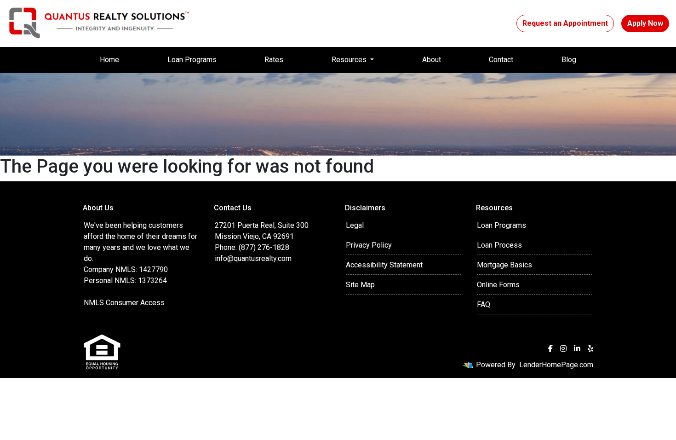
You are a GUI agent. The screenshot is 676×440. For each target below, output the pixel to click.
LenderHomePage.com (556, 364)
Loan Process (499, 245)
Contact (501, 59)
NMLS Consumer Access (124, 302)
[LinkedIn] (577, 348)
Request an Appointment (565, 23)
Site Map (360, 284)
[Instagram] (563, 348)
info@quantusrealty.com (253, 258)
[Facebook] (550, 348)
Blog (568, 59)
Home (109, 59)
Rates (273, 59)
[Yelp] (590, 348)
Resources (350, 59)
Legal (355, 225)
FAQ (483, 304)
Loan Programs (192, 59)
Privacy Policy (369, 245)
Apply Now (645, 23)
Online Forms (498, 284)
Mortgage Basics (504, 265)
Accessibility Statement (384, 265)
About (431, 59)
